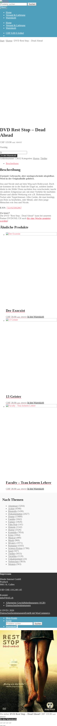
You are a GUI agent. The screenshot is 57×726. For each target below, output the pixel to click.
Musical (11, 537)
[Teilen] (7, 722)
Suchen (32, 4)
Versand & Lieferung (15, 15)
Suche (9, 620)
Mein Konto (11, 618)
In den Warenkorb (8, 156)
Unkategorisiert (15, 559)
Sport (10, 551)
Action (11, 508)
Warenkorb (11, 17)
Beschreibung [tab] (12, 163)
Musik (11, 540)
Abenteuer (13, 506)
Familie (11, 519)
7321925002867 (14, 207)
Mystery (12, 543)
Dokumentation (15, 514)
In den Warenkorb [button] (35, 317)
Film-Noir (12, 524)
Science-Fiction (15, 548)
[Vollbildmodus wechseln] (4, 722)
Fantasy (11, 522)
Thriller (43, 158)
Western (12, 564)
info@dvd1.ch (6, 597)
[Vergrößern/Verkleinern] (1, 722)
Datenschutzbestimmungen (18, 605)
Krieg (10, 535)
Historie (11, 527)
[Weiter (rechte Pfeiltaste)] (4, 725)
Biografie (12, 511)
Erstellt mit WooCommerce (37, 613)
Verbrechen (13, 561)
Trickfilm (12, 556)
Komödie (12, 532)
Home (9, 12)
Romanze (12, 545)
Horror (9, 40)
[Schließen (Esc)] (10, 722)
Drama (11, 516)
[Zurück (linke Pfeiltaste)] (1, 725)
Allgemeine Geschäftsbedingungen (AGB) (25, 602)
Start (2, 40)
